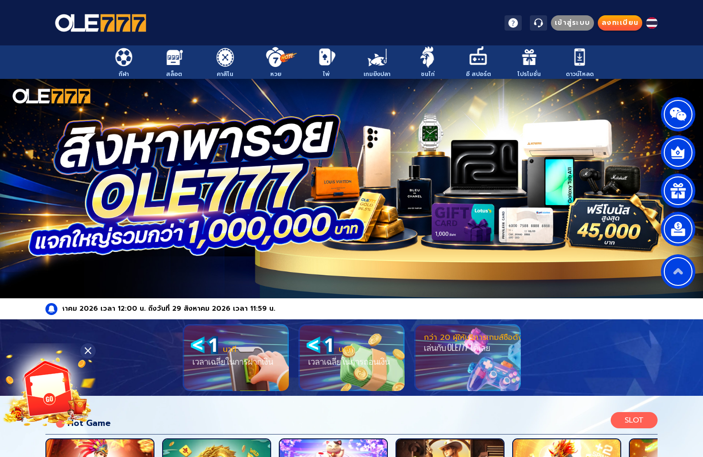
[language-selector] (652, 23)
